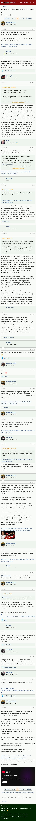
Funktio (8, 566)
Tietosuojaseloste (23, 808)
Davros (8, 342)
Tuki (30, 808)
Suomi (4, 806)
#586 (33, 233)
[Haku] (34, 2)
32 (23, 18)
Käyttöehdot (13, 808)
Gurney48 (9, 76)
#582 (33, 58)
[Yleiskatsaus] (30, 2)
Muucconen (10, 308)
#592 (33, 444)
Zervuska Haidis (11, 363)
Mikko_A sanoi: (6, 238)
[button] (2, 2)
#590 (33, 388)
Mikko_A (9, 178)
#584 (33, 147)
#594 (33, 550)
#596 (33, 589)
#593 (33, 482)
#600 (33, 708)
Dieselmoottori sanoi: (8, 87)
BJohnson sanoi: (6, 190)
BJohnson (9, 141)
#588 (33, 349)
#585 (33, 185)
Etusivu (3, 810)
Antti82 (8, 51)
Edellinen (7, 18)
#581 (33, 29)
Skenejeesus (5, 15)
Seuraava (28, 18)
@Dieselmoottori (6, 576)
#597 (33, 632)
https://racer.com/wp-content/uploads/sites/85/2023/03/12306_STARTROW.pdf (17, 690)
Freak (8, 227)
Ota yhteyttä (4, 808)
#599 (33, 679)
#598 (33, 656)
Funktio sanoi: (6, 594)
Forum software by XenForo (14, 814)
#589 (33, 370)
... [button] (14, 18)
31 (20, 18)
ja (9, 71)
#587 (33, 314)
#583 (33, 82)
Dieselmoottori (11, 22)
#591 (33, 419)
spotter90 (9, 437)
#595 (33, 572)
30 (17, 18)
